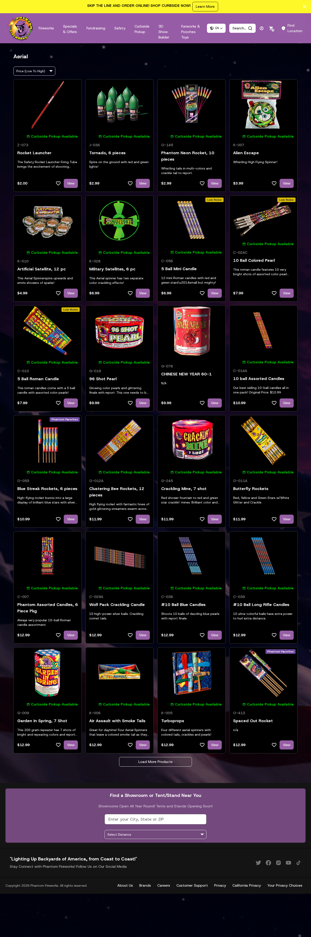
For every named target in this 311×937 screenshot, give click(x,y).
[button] (216, 28)
